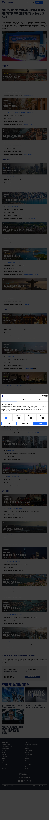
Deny (9, 423)
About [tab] (40, 399)
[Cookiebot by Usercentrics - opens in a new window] (42, 396)
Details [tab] (24, 399)
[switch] (18, 418)
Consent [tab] (8, 399)
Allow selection (24, 423)
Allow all (40, 423)
